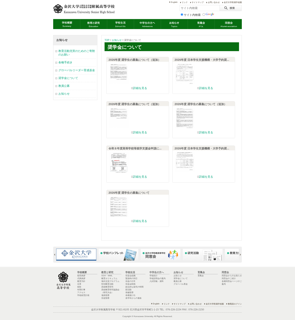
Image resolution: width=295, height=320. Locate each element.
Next (238, 254)
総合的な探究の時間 (134, 287)
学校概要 (66, 24)
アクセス (81, 292)
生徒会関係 (130, 284)
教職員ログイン (235, 304)
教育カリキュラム (109, 278)
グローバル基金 (181, 284)
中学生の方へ (147, 24)
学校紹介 (154, 275)
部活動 (128, 290)
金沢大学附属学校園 (233, 2)
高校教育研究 (107, 287)
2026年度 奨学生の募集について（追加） (135, 59)
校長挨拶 (81, 275)
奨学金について (68, 78)
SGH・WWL (107, 275)
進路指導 (105, 295)
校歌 (79, 287)
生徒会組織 (130, 275)
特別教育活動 (107, 284)
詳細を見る (140, 88)
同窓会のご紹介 (229, 278)
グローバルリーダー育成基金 (76, 70)
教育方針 (81, 281)
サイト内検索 (192, 14)
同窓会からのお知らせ (232, 275)
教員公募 (64, 85)
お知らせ (174, 24)
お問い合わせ (214, 2)
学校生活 (120, 24)
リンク (185, 2)
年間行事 (81, 290)
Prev (56, 254)
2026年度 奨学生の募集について (129, 192)
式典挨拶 (81, 278)
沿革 (79, 284)
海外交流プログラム (110, 281)
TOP (107, 40)
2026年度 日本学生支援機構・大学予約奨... (202, 59)
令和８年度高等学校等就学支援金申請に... (135, 148)
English (174, 2)
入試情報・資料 (157, 281)
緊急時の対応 (131, 278)
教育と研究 (93, 24)
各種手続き (65, 62)
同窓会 (228, 24)
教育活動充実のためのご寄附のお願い (76, 52)
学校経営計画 (83, 295)
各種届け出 (130, 295)
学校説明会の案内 (158, 278)
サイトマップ (198, 2)
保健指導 (129, 292)
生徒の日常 (130, 281)
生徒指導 (105, 298)
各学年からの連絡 (133, 298)
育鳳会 (201, 24)
